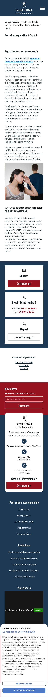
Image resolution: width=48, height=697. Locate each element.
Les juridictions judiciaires (24, 564)
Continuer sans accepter (12, 674)
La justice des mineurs (24, 576)
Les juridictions (24, 533)
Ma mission (24, 509)
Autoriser (38, 610)
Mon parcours (24, 515)
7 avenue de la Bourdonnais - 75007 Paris (24, 446)
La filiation (24, 365)
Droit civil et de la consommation (24, 552)
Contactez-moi (24, 283)
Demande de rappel (24, 337)
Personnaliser (25, 683)
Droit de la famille (24, 362)
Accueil (22, 21)
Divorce (24, 368)
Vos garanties (24, 527)
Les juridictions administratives (24, 570)
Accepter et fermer (25, 690)
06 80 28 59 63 (29, 308)
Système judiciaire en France (24, 558)
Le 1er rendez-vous (24, 521)
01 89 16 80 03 (26, 311)
